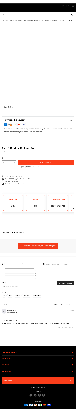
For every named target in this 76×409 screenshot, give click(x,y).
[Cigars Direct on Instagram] (39, 395)
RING (35, 199)
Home (5, 20)
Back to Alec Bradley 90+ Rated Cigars (39, 246)
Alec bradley (18, 20)
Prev (63, 20)
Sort (56, 304)
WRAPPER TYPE (57, 199)
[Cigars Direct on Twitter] (35, 395)
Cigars (11, 20)
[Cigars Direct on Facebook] (30, 395)
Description (8, 107)
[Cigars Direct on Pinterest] (43, 395)
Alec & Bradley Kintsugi (31, 20)
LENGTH (13, 199)
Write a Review (67, 283)
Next (70, 20)
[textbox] (22, 286)
